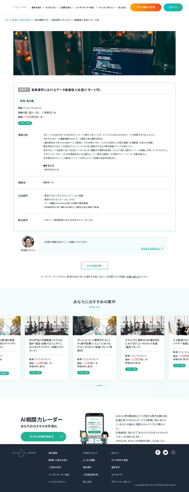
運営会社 (115, 467)
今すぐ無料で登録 (119, 460)
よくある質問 (89, 460)
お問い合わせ (133, 276)
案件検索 (53, 452)
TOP (6, 19)
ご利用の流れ (65, 7)
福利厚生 (87, 467)
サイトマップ (117, 474)
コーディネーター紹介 (85, 7)
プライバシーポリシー (121, 481)
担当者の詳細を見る (150, 248)
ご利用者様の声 (90, 474)
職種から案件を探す (21, 19)
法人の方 (122, 7)
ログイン (115, 452)
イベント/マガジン (106, 7)
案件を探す (36, 7)
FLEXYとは (50, 7)
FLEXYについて (90, 452)
